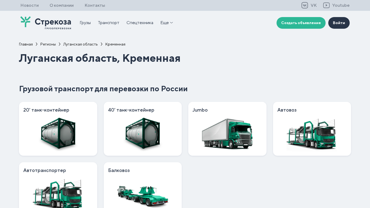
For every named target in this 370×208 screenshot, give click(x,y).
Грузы (85, 22)
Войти (339, 23)
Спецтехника (139, 22)
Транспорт (108, 22)
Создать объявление (301, 23)
